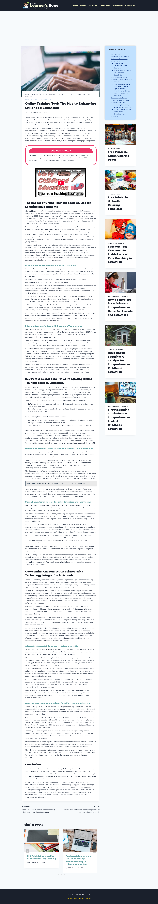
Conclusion (114, 116)
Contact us (130, 5)
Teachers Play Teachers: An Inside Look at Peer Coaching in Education (120, 254)
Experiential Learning (116, 243)
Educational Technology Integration (39, 100)
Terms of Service (85, 898)
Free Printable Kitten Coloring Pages (118, 155)
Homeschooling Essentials (118, 296)
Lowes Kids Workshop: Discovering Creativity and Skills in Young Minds (81, 809)
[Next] (94, 851)
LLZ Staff (29, 112)
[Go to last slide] (27, 851)
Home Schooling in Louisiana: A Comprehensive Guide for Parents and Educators (120, 307)
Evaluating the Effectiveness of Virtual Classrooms (121, 66)
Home (75, 5)
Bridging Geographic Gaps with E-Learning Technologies (122, 72)
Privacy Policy (72, 898)
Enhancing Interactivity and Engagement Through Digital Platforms (122, 86)
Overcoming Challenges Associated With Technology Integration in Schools (120, 100)
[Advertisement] (79, 25)
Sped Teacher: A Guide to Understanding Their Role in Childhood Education (38, 809)
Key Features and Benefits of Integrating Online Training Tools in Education (121, 79)
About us (84, 5)
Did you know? (116, 54)
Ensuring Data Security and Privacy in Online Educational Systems (122, 112)
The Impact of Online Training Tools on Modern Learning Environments (120, 59)
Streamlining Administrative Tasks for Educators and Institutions (122, 93)
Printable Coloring (115, 148)
